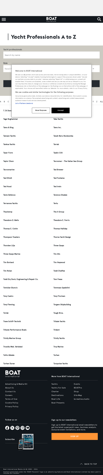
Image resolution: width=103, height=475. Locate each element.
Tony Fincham (59, 296)
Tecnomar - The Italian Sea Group (68, 161)
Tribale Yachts (59, 321)
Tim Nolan (7, 271)
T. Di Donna (8, 110)
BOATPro (78, 388)
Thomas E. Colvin (10, 229)
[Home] (51, 19)
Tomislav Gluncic (10, 288)
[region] (51, 91)
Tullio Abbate (8, 355)
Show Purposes (41, 110)
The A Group (59, 212)
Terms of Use (11, 399)
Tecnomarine (8, 170)
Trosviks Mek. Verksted (12, 347)
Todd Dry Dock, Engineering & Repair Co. (20, 279)
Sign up (75, 436)
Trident (57, 330)
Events (77, 384)
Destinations (58, 395)
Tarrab (56, 144)
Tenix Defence (9, 195)
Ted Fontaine (59, 178)
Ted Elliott (7, 178)
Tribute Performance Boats (14, 330)
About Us (9, 388)
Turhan (56, 355)
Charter (55, 392)
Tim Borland (8, 262)
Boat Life (56, 399)
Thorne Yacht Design (62, 237)
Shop (76, 392)
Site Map (78, 395)
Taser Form (8, 153)
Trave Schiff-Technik (12, 321)
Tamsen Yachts (9, 136)
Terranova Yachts (10, 203)
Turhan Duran (9, 363)
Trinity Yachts (59, 338)
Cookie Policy (11, 403)
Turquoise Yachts (61, 363)
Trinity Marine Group (12, 338)
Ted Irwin (57, 186)
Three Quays (59, 245)
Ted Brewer (58, 170)
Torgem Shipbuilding (62, 304)
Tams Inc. (57, 127)
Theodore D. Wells (11, 220)
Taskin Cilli (58, 153)
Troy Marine (58, 347)
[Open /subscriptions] (23, 442)
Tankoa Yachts (9, 144)
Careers (8, 395)
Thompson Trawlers (11, 237)
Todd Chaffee (59, 271)
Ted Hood (7, 186)
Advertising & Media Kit (16, 384)
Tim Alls (57, 254)
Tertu (56, 203)
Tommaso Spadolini (62, 288)
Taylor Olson (8, 161)
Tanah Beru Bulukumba (63, 136)
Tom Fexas (58, 279)
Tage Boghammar (10, 119)
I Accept (60, 110)
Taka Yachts (58, 119)
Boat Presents (58, 403)
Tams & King (8, 127)
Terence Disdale (60, 195)
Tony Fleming (8, 304)
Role (5, 63)
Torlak (5, 313)
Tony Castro (8, 296)
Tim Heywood (59, 262)
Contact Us (10, 392)
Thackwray (7, 212)
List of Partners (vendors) (24, 103)
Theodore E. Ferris (61, 220)
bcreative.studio (81, 399)
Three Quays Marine (11, 254)
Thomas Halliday (60, 229)
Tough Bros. (58, 313)
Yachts (55, 384)
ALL (101, 102)
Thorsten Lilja (9, 245)
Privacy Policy (11, 407)
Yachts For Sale (59, 388)
